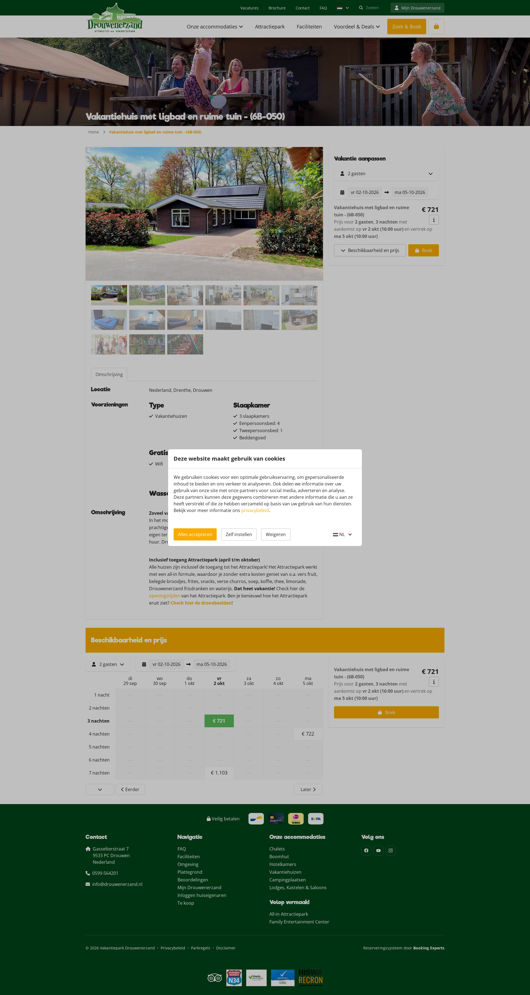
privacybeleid (255, 510)
